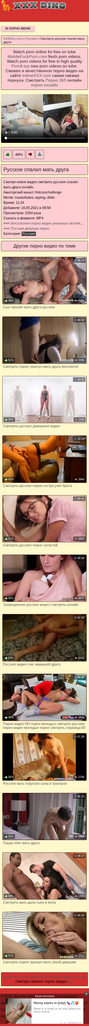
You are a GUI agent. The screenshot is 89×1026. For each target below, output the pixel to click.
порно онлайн (44, 85)
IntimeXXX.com (36, 75)
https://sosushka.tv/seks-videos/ (57, 977)
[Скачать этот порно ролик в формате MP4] (39, 154)
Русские (28, 233)
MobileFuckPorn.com (27, 56)
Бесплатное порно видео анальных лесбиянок (48, 223)
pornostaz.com (16, 977)
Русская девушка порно (30, 228)
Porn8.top (20, 66)
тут (71, 981)
